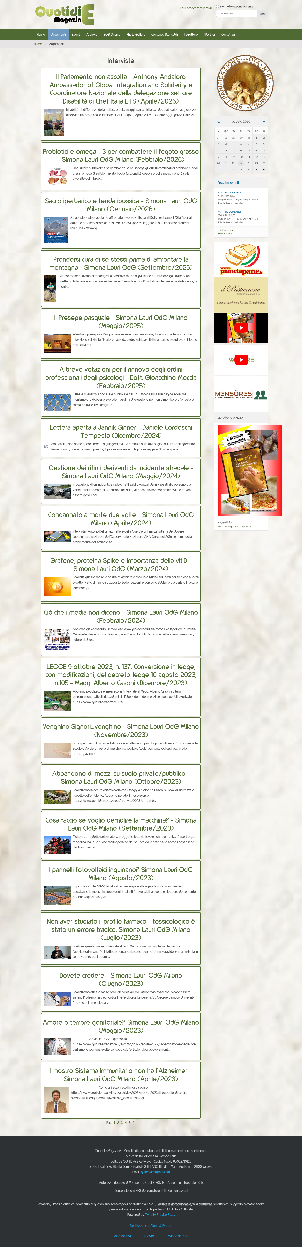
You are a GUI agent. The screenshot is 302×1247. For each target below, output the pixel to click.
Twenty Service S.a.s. (160, 1214)
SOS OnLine (112, 34)
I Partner (209, 34)
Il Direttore (191, 34)
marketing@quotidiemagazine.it (234, 526)
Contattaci (228, 34)
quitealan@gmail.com (155, 1172)
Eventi (76, 34)
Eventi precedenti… (226, 230)
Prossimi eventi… (225, 233)
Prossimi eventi (228, 183)
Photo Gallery (136, 34)
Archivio (91, 34)
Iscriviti (207, 8)
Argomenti (58, 34)
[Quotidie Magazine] (64, 14)
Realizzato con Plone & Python (151, 1226)
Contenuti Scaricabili (164, 34)
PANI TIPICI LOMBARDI (229, 192)
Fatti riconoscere (191, 8)
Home (41, 34)
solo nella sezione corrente (236, 6)
